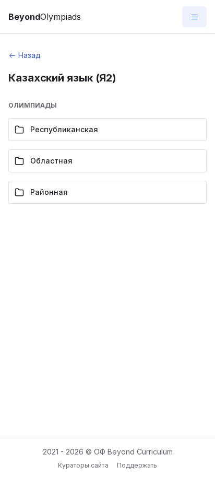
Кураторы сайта (83, 465)
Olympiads (44, 16)
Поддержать (137, 465)
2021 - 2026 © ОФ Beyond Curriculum (108, 451)
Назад (29, 55)
